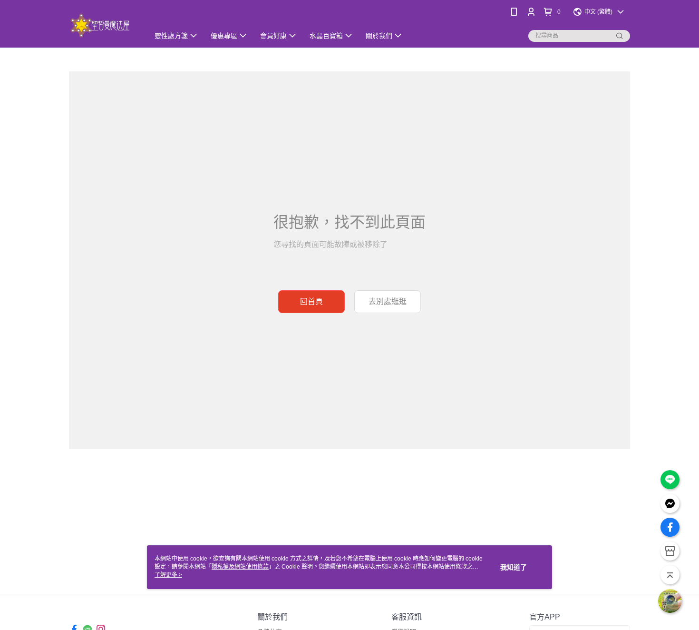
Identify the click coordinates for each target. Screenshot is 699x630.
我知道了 (513, 567)
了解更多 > (168, 574)
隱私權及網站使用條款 (240, 566)
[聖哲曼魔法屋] (103, 25)
